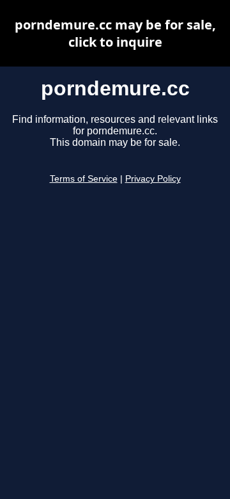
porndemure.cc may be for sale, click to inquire (115, 33)
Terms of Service (84, 179)
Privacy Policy (153, 179)
